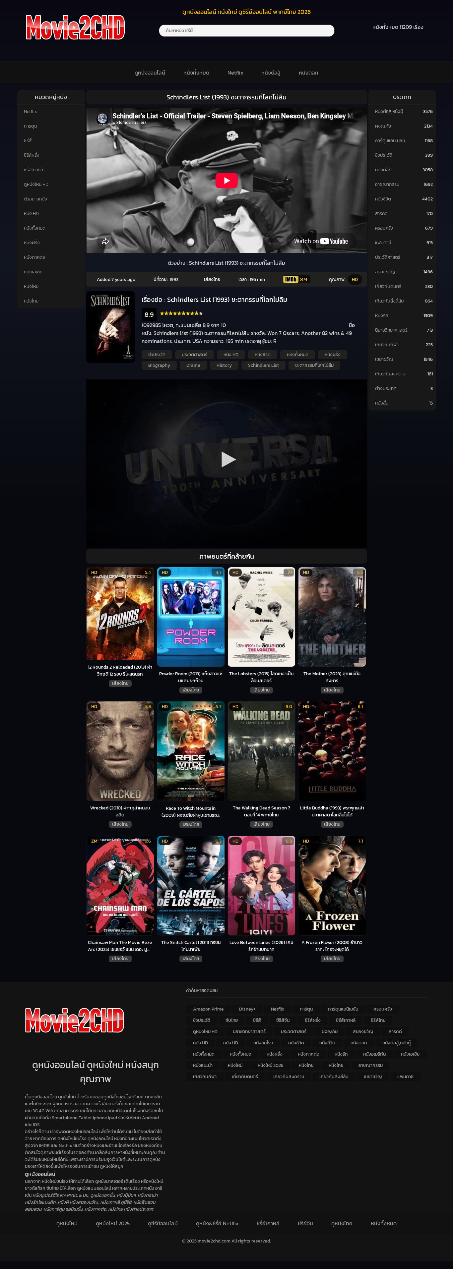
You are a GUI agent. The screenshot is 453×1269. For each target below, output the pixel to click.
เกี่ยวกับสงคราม (390, 373)
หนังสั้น (381, 403)
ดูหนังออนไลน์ (150, 73)
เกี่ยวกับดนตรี (388, 286)
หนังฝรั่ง (32, 242)
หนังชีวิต (263, 354)
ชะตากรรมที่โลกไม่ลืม (314, 365)
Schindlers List (263, 365)
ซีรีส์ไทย (378, 1020)
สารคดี (381, 213)
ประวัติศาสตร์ (194, 354)
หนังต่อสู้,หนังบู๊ (389, 111)
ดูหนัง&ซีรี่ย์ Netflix (217, 1223)
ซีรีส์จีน (283, 1020)
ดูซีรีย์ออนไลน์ (163, 1223)
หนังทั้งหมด (196, 73)
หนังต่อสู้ (271, 73)
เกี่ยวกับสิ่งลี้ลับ (389, 301)
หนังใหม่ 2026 (271, 1065)
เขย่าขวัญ (384, 359)
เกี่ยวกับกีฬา (387, 344)
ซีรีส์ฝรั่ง (31, 155)
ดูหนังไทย (342, 1223)
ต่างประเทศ (386, 388)
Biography (159, 365)
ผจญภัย (383, 126)
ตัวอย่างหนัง (35, 198)
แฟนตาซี (383, 242)
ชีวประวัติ (156, 354)
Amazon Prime (208, 1009)
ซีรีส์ (28, 140)
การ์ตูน (30, 126)
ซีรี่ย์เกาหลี (268, 1223)
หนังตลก (308, 73)
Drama (193, 365)
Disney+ (247, 1009)
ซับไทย (232, 1020)
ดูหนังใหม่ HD (36, 184)
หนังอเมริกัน (374, 1054)
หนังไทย (31, 301)
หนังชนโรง (263, 1042)
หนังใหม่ (31, 286)
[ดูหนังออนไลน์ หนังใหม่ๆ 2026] (75, 44)
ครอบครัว (384, 228)
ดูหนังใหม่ (67, 1223)
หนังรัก (381, 315)
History (224, 365)
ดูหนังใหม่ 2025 (113, 1223)
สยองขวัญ (385, 271)
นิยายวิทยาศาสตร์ (391, 330)
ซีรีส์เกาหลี (33, 169)
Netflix (235, 73)
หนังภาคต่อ (34, 257)
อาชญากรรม (387, 184)
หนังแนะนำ (203, 1065)
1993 (173, 279)
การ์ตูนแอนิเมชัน (390, 140)
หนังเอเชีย (33, 271)
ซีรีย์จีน (305, 1223)
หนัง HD (31, 213)
